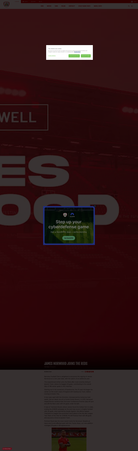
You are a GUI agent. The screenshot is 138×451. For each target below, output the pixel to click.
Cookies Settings (52, 55)
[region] (69, 52)
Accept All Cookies (86, 55)
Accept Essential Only (74, 55)
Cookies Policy (77, 51)
